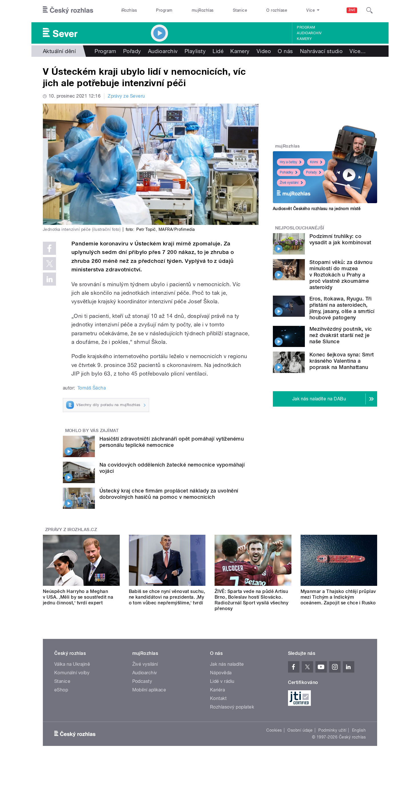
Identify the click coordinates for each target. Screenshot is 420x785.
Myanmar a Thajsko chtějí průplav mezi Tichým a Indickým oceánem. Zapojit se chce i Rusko (338, 597)
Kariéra (217, 690)
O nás (285, 51)
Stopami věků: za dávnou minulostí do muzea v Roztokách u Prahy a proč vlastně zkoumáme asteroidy (340, 274)
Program (164, 10)
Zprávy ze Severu (126, 96)
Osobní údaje (300, 730)
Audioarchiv (309, 33)
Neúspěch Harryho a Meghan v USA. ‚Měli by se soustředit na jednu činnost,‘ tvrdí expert (78, 597)
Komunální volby (71, 672)
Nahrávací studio (321, 51)
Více (357, 51)
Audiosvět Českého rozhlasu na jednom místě (317, 208)
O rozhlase (276, 10)
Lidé (218, 51)
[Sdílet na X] (49, 263)
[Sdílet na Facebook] (49, 248)
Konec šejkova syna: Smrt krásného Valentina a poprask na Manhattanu (341, 361)
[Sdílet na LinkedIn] (49, 279)
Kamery (304, 39)
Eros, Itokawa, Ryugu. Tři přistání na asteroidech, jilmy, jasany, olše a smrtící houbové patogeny (342, 308)
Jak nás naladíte (227, 664)
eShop (61, 690)
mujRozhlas (203, 10)
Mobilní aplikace (149, 690)
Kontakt (218, 698)
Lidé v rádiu (222, 681)
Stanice (240, 10)
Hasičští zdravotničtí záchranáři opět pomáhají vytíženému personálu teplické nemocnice (171, 442)
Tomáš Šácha (91, 388)
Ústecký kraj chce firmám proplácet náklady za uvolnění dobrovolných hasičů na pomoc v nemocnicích (168, 494)
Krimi (314, 162)
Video (264, 51)
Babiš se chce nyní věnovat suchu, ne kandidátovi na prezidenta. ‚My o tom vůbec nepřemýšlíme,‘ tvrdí (167, 597)
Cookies (274, 730)
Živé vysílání (289, 183)
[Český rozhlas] (68, 10)
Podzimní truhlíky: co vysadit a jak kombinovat (340, 239)
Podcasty (142, 681)
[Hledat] (369, 10)
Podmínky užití (332, 730)
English (359, 730)
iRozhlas (129, 10)
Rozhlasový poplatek (232, 707)
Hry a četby (288, 162)
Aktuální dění (59, 51)
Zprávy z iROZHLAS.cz (71, 529)
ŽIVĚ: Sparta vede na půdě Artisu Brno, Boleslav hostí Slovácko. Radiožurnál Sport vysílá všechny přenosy (251, 600)
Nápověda (221, 672)
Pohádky (286, 172)
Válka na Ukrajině (72, 664)
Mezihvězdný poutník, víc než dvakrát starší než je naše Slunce (340, 335)
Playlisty (195, 51)
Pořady (132, 51)
